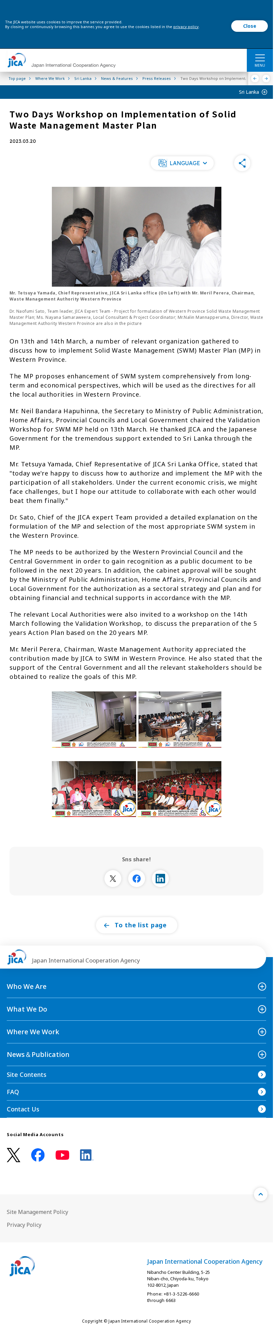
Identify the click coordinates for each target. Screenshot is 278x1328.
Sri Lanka (249, 92)
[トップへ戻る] (260, 1194)
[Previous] (255, 78)
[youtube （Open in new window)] (62, 1155)
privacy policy (186, 26)
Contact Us (23, 1109)
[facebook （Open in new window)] (38, 1155)
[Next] (266, 78)
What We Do (27, 1009)
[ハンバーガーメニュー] (260, 57)
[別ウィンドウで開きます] (112, 878)
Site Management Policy (37, 1212)
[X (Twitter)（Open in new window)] (13, 1155)
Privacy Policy (24, 1225)
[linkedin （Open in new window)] (87, 1155)
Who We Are (26, 986)
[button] (182, 163)
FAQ (13, 1092)
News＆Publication (38, 1054)
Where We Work (33, 1031)
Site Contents (26, 1074)
